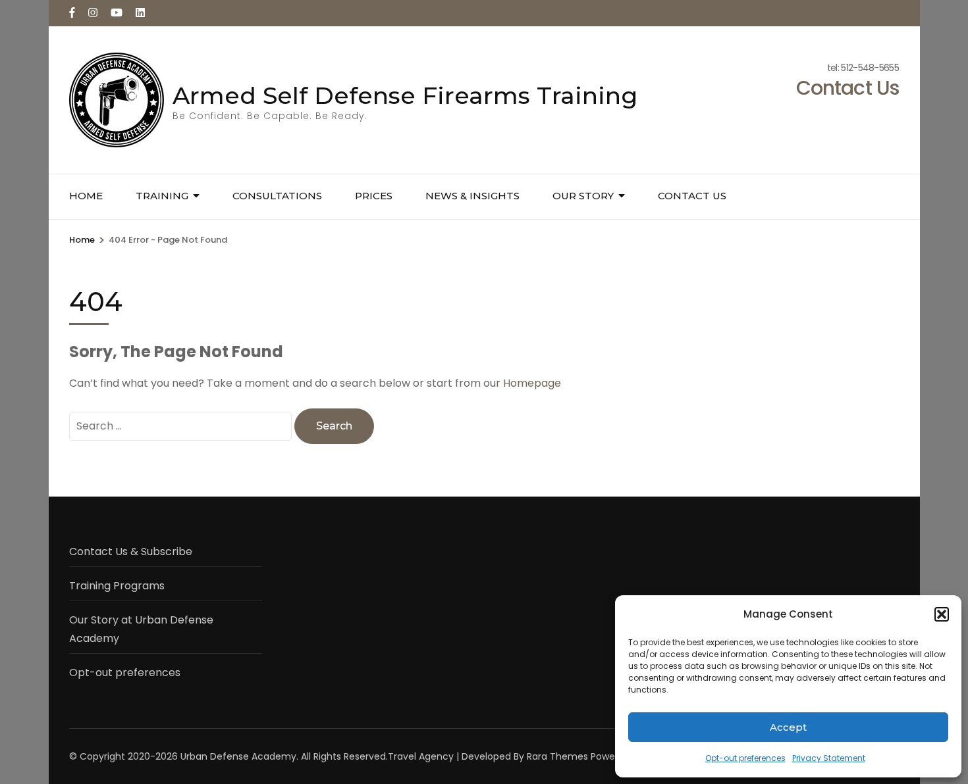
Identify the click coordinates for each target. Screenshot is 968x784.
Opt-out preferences (745, 758)
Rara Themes (557, 756)
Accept (788, 727)
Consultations (277, 195)
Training (162, 195)
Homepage (532, 383)
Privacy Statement (828, 758)
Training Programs (117, 585)
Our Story (583, 195)
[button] (941, 614)
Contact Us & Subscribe (130, 551)
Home (86, 195)
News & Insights (472, 195)
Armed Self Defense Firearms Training (405, 95)
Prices (373, 195)
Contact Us (692, 195)
